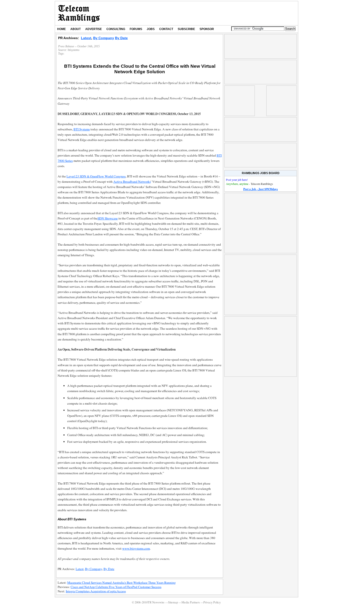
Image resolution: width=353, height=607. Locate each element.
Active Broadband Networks (132, 181)
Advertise (93, 29)
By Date (121, 38)
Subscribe (186, 29)
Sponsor (207, 29)
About (75, 29)
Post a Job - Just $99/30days (260, 189)
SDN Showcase (107, 218)
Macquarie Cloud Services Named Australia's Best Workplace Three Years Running (121, 582)
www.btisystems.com (136, 548)
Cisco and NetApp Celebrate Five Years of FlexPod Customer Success (116, 587)
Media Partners (191, 602)
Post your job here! (237, 180)
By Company (103, 38)
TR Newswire (78, 13)
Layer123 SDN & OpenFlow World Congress (96, 176)
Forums (136, 29)
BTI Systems (81, 129)
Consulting (115, 29)
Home (61, 29)
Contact (166, 29)
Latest (86, 38)
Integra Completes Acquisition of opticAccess (96, 591)
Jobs (151, 29)
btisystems (73, 50)
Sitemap (173, 602)
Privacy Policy (212, 602)
